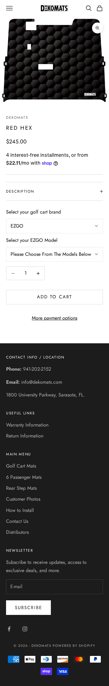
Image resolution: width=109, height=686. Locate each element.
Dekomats (17, 117)
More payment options (54, 317)
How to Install (20, 510)
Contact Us (17, 521)
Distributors (17, 532)
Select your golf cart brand (33, 211)
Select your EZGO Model (32, 240)
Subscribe (28, 607)
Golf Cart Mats (21, 465)
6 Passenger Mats (23, 477)
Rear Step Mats (21, 488)
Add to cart (54, 296)
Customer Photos (23, 499)
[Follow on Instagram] (25, 629)
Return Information (24, 435)
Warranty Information (27, 424)
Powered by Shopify (74, 645)
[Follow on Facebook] (9, 629)
